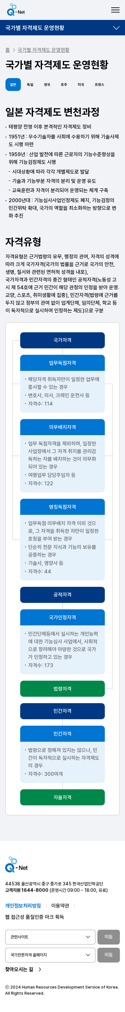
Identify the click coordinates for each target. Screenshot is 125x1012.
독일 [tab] (30, 85)
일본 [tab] (13, 85)
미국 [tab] (81, 85)
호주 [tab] (64, 85)
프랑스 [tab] (99, 85)
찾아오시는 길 (19, 969)
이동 (108, 937)
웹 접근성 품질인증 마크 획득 (34, 917)
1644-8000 (34, 890)
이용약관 (60, 906)
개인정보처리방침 (23, 906)
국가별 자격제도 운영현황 (34, 27)
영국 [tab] (47, 85)
